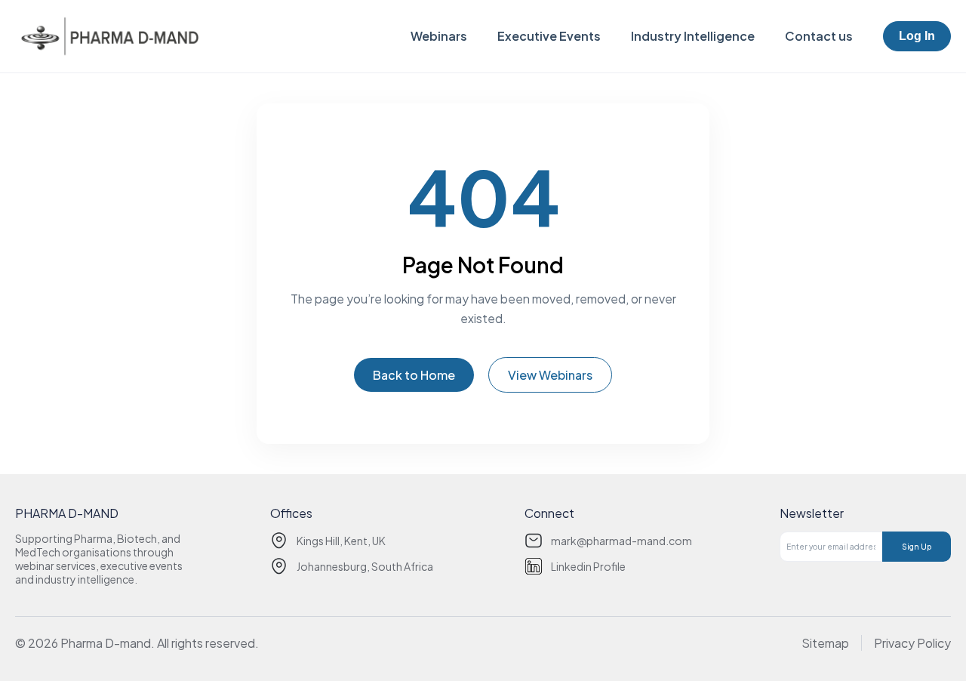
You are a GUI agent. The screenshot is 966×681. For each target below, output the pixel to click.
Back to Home (414, 375)
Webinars (439, 36)
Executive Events (549, 36)
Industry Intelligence (693, 36)
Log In (917, 35)
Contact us (819, 36)
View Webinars (550, 375)
